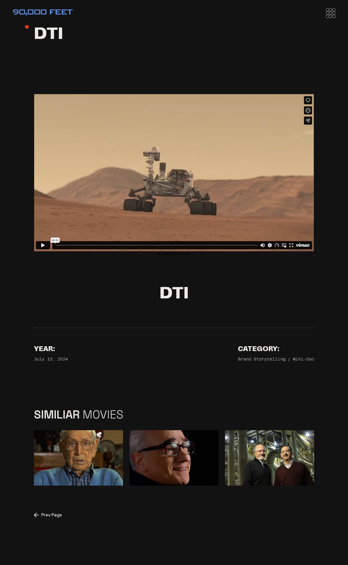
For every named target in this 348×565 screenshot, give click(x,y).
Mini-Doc (303, 359)
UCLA (53, 470)
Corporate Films (267, 470)
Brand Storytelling (262, 359)
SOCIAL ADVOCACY (172, 470)
